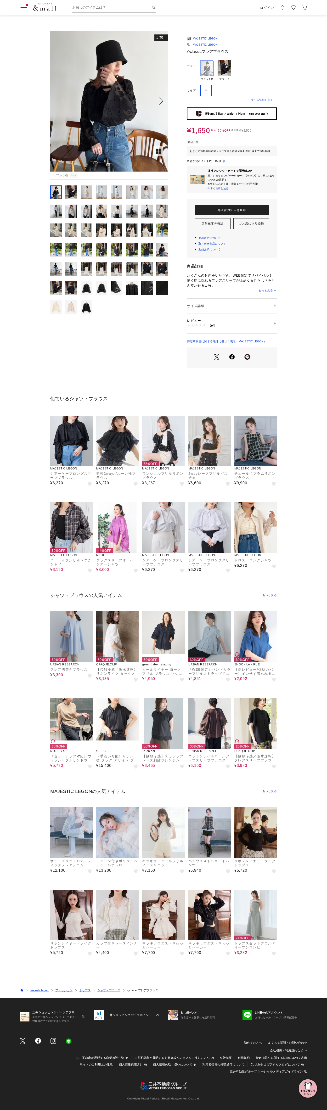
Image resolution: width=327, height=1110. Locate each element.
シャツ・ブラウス (108, 990)
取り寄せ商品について (212, 243)
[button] (109, 101)
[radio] (207, 70)
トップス (85, 990)
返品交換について (209, 249)
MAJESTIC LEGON (205, 38)
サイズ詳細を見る (262, 99)
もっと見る (266, 290)
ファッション (64, 990)
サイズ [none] (191, 90)
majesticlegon (39, 990)
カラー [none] (191, 66)
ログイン (267, 7)
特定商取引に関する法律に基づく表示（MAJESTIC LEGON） (226, 341)
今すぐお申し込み (218, 188)
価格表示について (209, 237)
